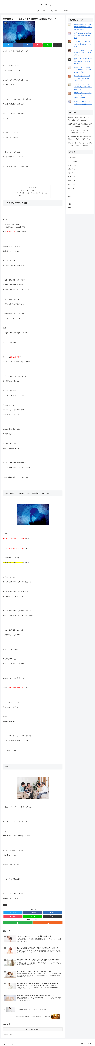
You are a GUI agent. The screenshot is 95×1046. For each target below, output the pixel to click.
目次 (30, 187)
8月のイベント (72, 184)
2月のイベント (72, 173)
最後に (20, 195)
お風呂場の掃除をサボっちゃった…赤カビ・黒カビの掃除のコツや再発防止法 (80, 144)
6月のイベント (72, 177)
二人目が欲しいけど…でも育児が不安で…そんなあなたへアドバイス (79, 131)
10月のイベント (72, 157)
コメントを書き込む (32, 1029)
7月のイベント (72, 181)
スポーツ (70, 192)
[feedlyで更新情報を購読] (18, 922)
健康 (6, 904)
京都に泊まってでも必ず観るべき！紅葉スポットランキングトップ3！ (83, 44)
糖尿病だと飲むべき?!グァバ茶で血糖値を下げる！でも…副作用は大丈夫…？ (83, 27)
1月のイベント (72, 169)
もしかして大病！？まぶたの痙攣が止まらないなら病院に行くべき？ (83, 53)
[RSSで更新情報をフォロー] (47, 922)
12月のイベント (72, 165)
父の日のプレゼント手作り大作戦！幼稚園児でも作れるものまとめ (83, 61)
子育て (70, 200)
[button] (57, 45)
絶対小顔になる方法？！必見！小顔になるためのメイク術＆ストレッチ (83, 78)
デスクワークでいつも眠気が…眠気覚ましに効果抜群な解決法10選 (83, 87)
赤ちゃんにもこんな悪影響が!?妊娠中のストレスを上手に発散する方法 (82, 70)
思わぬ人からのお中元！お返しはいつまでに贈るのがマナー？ (83, 104)
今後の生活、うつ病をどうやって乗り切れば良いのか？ (33, 193)
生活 (69, 204)
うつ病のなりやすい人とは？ (26, 190)
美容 (69, 208)
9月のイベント (72, 188)
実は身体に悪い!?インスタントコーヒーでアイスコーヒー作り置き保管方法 (83, 95)
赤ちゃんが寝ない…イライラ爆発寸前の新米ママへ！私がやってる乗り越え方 (80, 138)
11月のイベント (72, 161)
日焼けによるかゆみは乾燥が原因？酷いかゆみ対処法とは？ (83, 35)
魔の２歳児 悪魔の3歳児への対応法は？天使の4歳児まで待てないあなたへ (80, 119)
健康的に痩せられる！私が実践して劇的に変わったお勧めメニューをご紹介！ (80, 125)
